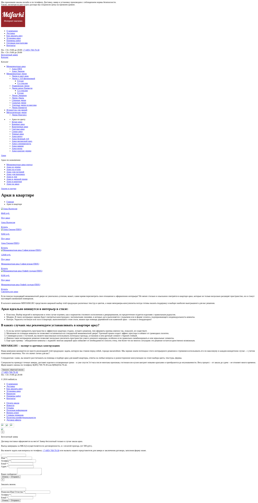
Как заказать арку (14, 389)
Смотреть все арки (9, 291)
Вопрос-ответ (12, 413)
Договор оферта (13, 420)
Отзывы (10, 408)
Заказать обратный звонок (13, 370)
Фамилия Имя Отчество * (13, 492)
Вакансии (10, 393)
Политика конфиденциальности (21, 417)
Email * (4, 464)
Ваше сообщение (9, 474)
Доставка (10, 386)
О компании (12, 384)
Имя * (4, 458)
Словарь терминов (15, 415)
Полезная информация (16, 410)
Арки (3, 155)
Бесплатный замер (9, 55)
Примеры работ (13, 396)
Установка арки (13, 391)
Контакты (10, 398)
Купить (4, 227)
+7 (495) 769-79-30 (31, 50)
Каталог (4, 57)
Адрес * (4, 466)
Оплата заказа (12, 403)
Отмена (5, 477)
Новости (10, 405)
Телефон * (5, 461)
